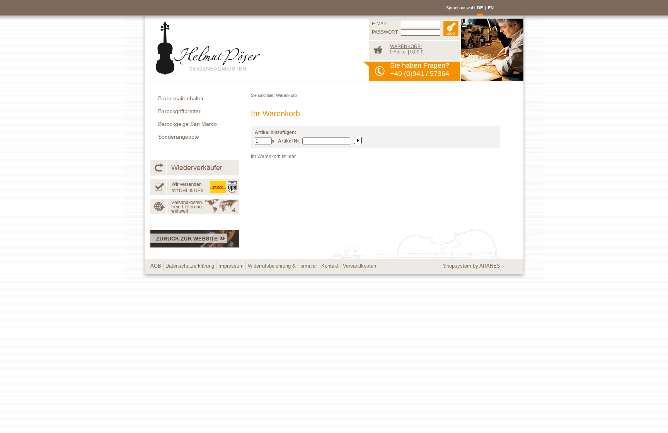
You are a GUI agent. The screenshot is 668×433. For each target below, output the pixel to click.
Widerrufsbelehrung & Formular (282, 266)
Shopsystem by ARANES (471, 266)
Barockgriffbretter (179, 111)
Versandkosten (359, 266)
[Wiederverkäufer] (194, 174)
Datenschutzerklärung (189, 266)
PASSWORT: (385, 32)
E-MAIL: (380, 23)
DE (480, 7)
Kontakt (330, 266)
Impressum (231, 266)
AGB (155, 266)
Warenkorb (286, 95)
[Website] (194, 246)
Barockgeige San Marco (187, 124)
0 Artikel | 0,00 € (406, 49)
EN (491, 7)
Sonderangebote (178, 137)
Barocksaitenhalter (181, 98)
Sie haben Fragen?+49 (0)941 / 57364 (419, 69)
